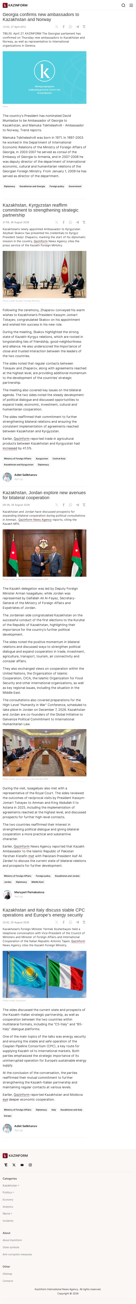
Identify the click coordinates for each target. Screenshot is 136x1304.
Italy (54, 1109)
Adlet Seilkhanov (25, 474)
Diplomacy (9, 186)
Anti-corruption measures (17, 1254)
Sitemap (7, 1273)
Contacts (8, 1280)
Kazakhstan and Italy (71, 1109)
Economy (8, 1199)
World (6, 1213)
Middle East (38, 882)
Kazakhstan (10, 1185)
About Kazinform (12, 1240)
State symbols (11, 1247)
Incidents (8, 1220)
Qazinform (41, 241)
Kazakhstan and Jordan (67, 876)
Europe (7, 1115)
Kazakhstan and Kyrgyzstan (18, 464)
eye (5, 1099)
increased (10, 448)
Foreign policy (57, 186)
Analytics (8, 1206)
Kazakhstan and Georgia (32, 186)
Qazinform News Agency (35, 519)
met (31, 856)
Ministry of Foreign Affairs (17, 458)
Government (75, 186)
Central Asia (59, 458)
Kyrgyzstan (42, 458)
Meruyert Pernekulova (29, 892)
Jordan (7, 882)
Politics (7, 1192)
